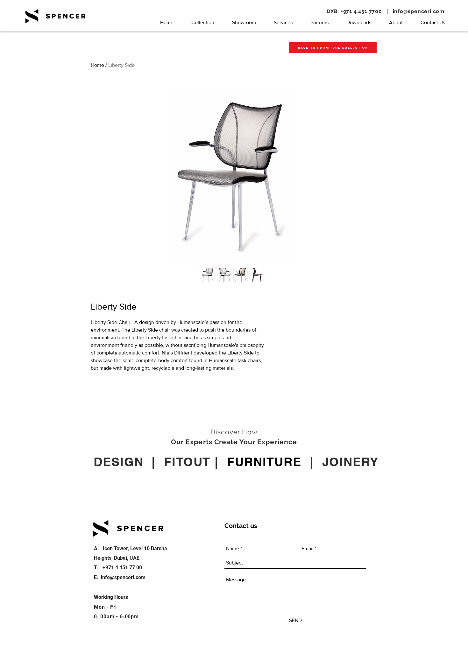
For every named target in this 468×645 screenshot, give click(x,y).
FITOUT (187, 461)
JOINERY (350, 461)
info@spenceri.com (419, 11)
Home (97, 65)
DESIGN (118, 461)
